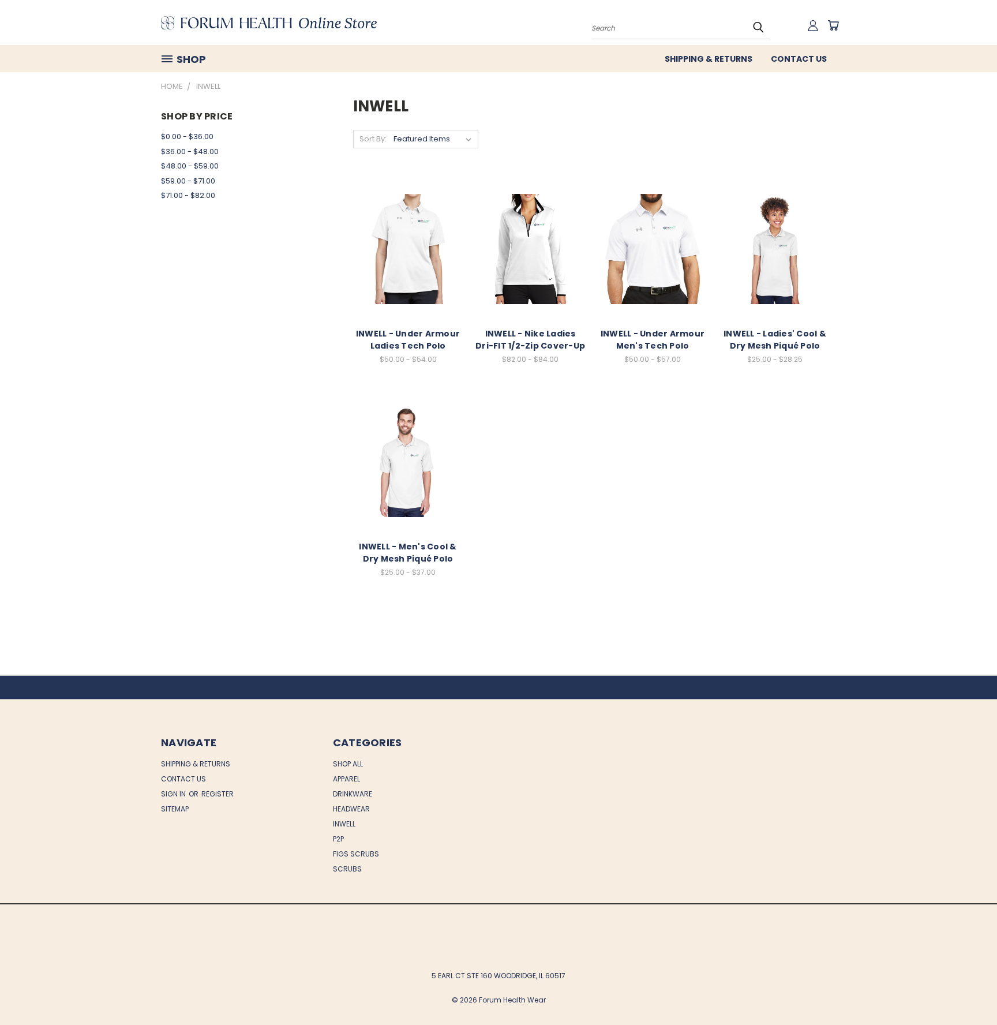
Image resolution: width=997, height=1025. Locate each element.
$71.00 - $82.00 (188, 195)
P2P (338, 839)
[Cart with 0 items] (833, 25)
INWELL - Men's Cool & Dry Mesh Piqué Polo (407, 552)
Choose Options (408, 258)
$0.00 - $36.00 (187, 136)
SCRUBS (347, 869)
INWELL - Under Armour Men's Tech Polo (652, 339)
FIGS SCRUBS (356, 854)
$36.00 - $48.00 (190, 151)
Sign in (174, 794)
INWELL (344, 824)
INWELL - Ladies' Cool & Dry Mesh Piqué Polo (775, 339)
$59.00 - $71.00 (188, 180)
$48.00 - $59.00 (190, 165)
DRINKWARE (352, 794)
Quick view (407, 236)
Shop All (348, 764)
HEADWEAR (351, 809)
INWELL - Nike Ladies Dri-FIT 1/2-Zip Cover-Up (530, 339)
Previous (967, 989)
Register (217, 794)
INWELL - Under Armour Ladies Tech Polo (408, 339)
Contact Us (799, 59)
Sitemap (175, 809)
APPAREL (346, 779)
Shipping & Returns (708, 59)
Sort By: (373, 138)
